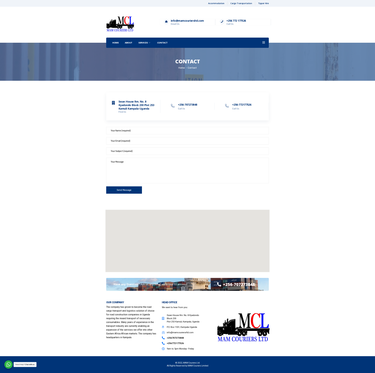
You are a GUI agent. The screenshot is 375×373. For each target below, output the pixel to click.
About (128, 42)
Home (115, 42)
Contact (162, 42)
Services (143, 42)
